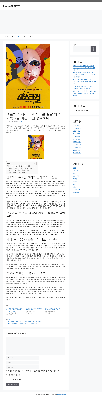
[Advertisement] (51, 22)
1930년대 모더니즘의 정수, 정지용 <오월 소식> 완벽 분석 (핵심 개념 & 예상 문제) (84, 68)
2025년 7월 (76, 131)
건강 (25, 37)
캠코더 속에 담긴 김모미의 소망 (17, 172)
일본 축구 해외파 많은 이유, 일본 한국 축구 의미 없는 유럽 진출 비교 (25, 321)
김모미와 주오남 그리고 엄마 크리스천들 (19, 166)
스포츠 (31, 37)
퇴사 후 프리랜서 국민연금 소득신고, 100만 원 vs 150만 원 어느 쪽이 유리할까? (84, 93)
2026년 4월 (77, 128)
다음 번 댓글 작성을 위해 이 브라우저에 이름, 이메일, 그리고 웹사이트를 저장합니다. (34, 371)
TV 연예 (7, 37)
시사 (74, 184)
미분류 (75, 179)
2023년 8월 (77, 150)
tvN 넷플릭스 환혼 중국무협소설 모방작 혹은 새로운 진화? (22, 323)
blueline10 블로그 (11, 6)
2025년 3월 (77, 142)
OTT (19, 37)
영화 (13, 37)
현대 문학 (76, 192)
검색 (74, 45)
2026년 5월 (77, 125)
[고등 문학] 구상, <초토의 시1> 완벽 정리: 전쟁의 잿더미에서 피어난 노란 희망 (84, 81)
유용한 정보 (76, 189)
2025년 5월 (76, 136)
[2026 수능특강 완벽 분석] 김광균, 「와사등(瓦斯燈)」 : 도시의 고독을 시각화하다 (84, 75)
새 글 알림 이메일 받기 (15, 379)
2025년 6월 (77, 134)
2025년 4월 (77, 139)
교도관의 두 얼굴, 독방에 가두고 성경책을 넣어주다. (22, 168)
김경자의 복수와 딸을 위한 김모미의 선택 (20, 170)
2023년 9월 (77, 147)
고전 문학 (76, 176)
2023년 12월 (77, 144)
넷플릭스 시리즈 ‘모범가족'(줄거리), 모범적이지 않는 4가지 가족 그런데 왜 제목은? (14, 309)
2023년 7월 (77, 153)
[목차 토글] (34, 163)
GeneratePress (61, 394)
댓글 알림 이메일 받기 (14, 375)
